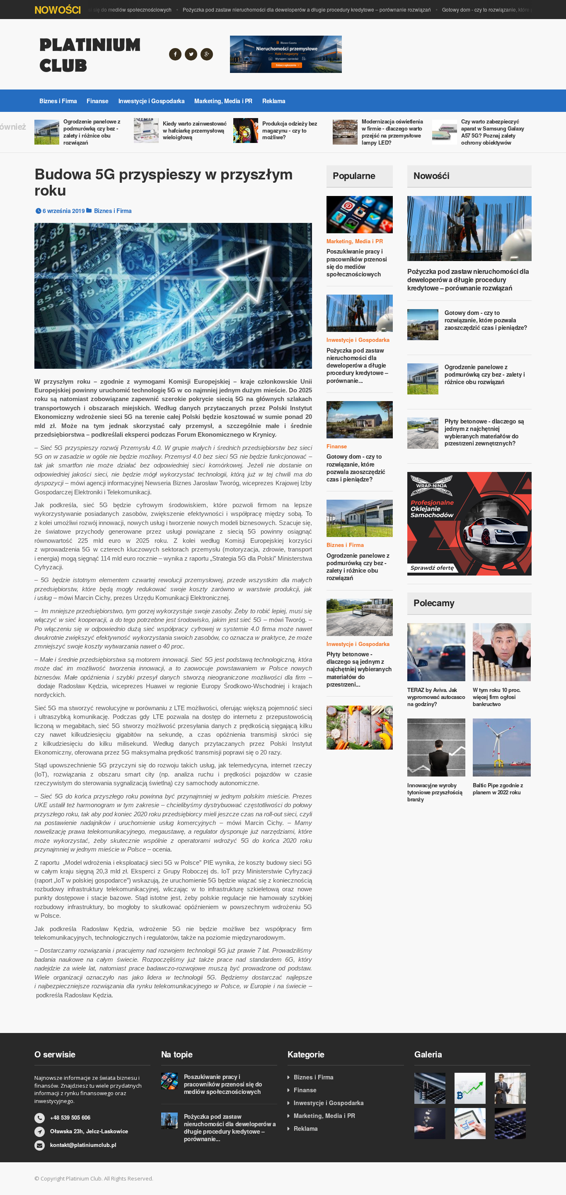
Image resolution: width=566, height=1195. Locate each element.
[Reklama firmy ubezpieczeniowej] (360, 727)
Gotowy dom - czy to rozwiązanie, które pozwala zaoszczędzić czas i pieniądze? (356, 467)
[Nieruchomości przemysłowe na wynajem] (286, 53)
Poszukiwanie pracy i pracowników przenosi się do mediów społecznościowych (357, 262)
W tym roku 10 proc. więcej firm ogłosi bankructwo (497, 697)
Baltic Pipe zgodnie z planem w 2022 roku (498, 788)
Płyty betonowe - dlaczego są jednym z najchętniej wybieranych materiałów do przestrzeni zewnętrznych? (484, 432)
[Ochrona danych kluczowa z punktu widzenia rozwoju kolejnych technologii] (432, 1088)
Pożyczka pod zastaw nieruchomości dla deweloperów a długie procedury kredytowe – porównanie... (357, 365)
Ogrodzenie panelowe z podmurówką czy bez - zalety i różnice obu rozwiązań (92, 131)
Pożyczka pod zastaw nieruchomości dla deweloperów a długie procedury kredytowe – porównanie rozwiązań (295, 9)
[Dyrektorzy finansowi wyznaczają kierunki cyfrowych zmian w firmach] (513, 1123)
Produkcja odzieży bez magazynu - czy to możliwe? (289, 130)
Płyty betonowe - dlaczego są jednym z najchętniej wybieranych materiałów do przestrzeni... (359, 669)
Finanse (97, 101)
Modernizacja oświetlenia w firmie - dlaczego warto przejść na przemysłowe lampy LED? (392, 131)
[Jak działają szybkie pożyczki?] (432, 1123)
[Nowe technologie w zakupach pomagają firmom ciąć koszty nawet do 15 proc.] (473, 1123)
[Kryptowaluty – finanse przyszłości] (473, 1088)
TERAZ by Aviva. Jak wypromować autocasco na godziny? (436, 697)
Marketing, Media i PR (223, 101)
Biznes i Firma (58, 101)
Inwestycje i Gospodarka (152, 101)
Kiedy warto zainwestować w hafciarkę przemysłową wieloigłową (194, 130)
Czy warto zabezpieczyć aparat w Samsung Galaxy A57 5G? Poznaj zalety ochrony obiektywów (492, 131)
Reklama (273, 101)
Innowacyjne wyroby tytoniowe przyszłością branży (434, 792)
